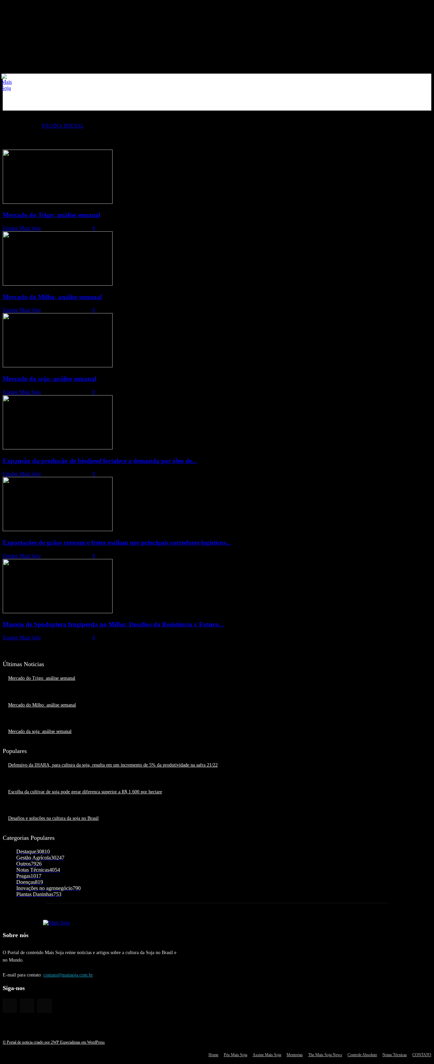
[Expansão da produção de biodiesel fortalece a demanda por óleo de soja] (58, 447)
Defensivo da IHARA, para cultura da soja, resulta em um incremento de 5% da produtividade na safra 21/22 (113, 765)
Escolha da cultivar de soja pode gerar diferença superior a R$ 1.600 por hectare (85, 791)
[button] (423, 102)
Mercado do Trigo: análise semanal (51, 214)
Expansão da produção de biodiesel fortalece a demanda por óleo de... (100, 460)
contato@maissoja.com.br (68, 975)
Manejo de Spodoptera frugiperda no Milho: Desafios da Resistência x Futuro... (113, 624)
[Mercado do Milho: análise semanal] (58, 284)
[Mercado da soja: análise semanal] (58, 365)
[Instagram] (27, 1006)
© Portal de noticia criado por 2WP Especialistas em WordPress (54, 1042)
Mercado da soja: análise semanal (49, 378)
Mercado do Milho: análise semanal (52, 297)
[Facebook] (10, 1006)
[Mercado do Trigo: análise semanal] (58, 202)
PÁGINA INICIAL (63, 126)
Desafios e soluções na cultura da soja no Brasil (53, 818)
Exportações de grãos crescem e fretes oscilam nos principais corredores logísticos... (117, 542)
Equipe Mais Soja (22, 228)
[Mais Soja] (7, 82)
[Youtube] (44, 1006)
